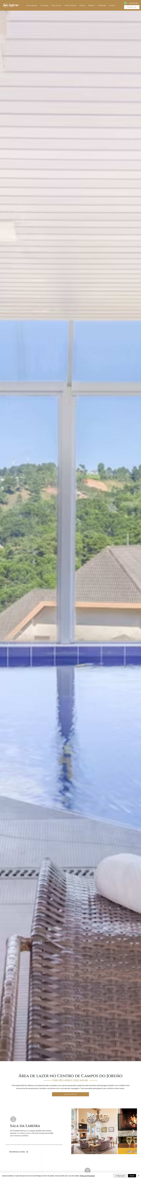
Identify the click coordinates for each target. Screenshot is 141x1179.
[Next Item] (134, 1131)
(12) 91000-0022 (133, 3)
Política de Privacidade (87, 1176)
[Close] (138, 1175)
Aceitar (132, 1176)
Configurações (120, 1176)
